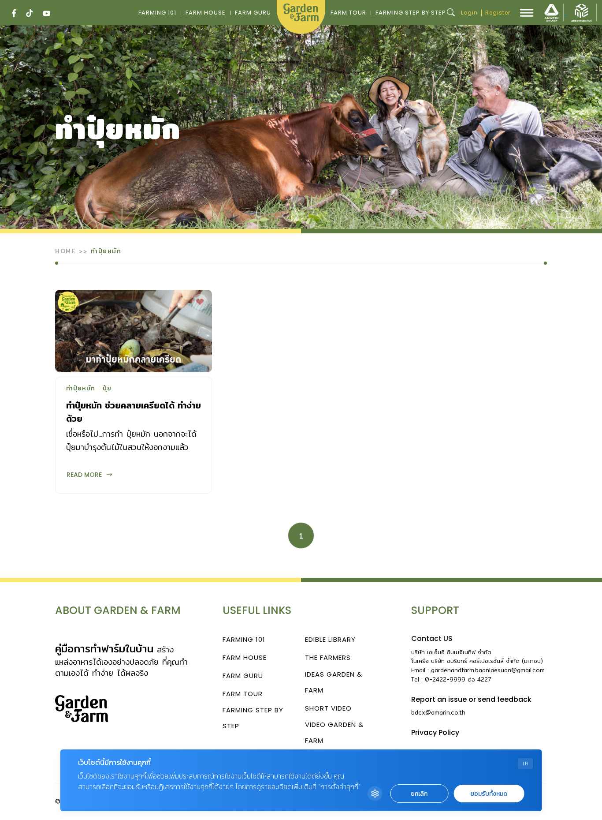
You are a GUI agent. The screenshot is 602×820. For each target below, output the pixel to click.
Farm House (206, 12)
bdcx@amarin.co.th (438, 712)
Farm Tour (348, 12)
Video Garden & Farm (334, 732)
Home (65, 251)
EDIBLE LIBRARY (330, 639)
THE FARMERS (328, 657)
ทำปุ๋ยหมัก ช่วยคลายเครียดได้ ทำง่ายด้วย (133, 411)
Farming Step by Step (410, 12)
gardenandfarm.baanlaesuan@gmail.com (488, 670)
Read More (84, 474)
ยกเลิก (419, 793)
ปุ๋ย (107, 389)
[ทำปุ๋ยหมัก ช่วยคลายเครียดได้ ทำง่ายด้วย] (133, 331)
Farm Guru (253, 12)
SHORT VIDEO (328, 708)
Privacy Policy (435, 732)
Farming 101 (157, 12)
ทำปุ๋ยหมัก (80, 389)
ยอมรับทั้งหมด (488, 793)
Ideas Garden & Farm (333, 682)
